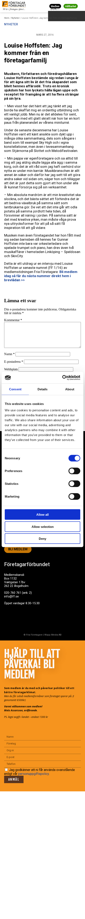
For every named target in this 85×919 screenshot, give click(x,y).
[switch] (74, 471)
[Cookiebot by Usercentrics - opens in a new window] (62, 377)
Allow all (42, 514)
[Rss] (42, 619)
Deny (42, 538)
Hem (6, 18)
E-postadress (13, 361)
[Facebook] (9, 619)
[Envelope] (25, 619)
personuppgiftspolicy (33, 774)
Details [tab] (43, 389)
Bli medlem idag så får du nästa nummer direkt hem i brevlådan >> (40, 276)
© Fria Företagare (33, 634)
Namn (9, 354)
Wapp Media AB (52, 634)
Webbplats (11, 369)
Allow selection (43, 526)
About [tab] (69, 389)
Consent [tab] (15, 389)
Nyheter (15, 18)
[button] (81, 6)
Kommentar (13, 320)
